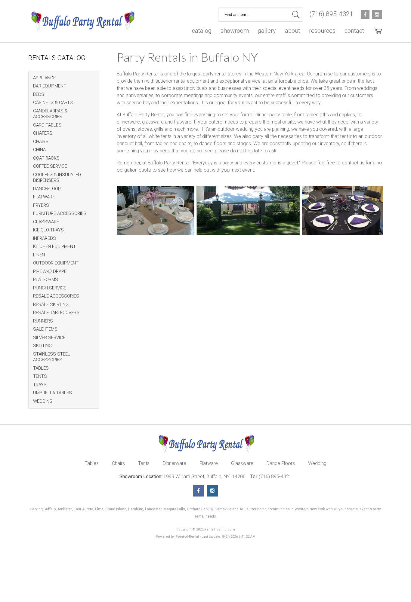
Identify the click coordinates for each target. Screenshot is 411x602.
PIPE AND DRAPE (49, 271)
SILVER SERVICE (49, 337)
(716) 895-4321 (331, 14)
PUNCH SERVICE (49, 288)
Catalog (202, 30)
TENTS (40, 376)
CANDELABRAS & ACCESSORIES (50, 114)
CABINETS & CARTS (53, 102)
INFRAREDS (44, 238)
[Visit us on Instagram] (212, 491)
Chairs (118, 463)
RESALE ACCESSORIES (56, 296)
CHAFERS (42, 133)
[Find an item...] (296, 14)
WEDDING (42, 401)
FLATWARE (44, 197)
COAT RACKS (46, 158)
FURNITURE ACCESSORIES (59, 213)
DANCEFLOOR (47, 188)
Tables (92, 463)
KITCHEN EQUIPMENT (54, 246)
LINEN (39, 255)
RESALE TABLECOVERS (56, 312)
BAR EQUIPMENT (49, 86)
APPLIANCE (44, 78)
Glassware (242, 463)
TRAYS (40, 384)
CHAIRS (40, 141)
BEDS (38, 94)
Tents (144, 463)
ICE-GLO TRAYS (48, 230)
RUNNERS (43, 321)
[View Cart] (375, 32)
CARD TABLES (47, 125)
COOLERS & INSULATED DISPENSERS (57, 177)
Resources (322, 30)
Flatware (208, 463)
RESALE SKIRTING (51, 304)
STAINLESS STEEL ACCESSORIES (51, 357)
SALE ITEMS (45, 329)
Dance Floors (281, 463)
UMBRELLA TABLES (52, 393)
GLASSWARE (46, 222)
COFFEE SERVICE (50, 166)
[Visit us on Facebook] (198, 491)
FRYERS (41, 205)
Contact (354, 30)
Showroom (235, 30)
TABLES (41, 368)
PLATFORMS (45, 279)
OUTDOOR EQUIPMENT (56, 263)
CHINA (39, 149)
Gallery (267, 30)
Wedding (317, 463)
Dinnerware (174, 463)
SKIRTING (42, 345)
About (292, 30)
